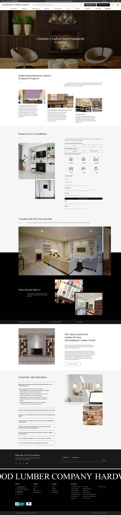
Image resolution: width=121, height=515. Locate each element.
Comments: (84, 193)
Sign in (53, 486)
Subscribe (104, 460)
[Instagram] (20, 463)
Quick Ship (107, 8)
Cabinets (68, 8)
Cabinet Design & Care (75, 486)
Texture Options (86, 490)
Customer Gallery (74, 488)
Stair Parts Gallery (75, 492)
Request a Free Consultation (84, 198)
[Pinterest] (23, 463)
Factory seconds (103, 4)
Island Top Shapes (102, 486)
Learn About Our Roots (73, 364)
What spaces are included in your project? (73, 153)
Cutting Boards (57, 8)
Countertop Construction (76, 494)
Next (99, 250)
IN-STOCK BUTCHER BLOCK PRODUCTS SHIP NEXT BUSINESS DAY (59, 1)
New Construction (94, 151)
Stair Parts (24, 8)
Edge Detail (73, 498)
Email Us (80, 322)
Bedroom (96, 162)
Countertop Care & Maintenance (89, 496)
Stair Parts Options (86, 492)
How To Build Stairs (86, 498)
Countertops (14, 8)
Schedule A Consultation (32, 300)
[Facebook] (16, 463)
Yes (74, 145)
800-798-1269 (57, 322)
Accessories (87, 8)
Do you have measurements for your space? (73, 143)
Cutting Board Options (87, 488)
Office (84, 172)
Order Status (54, 490)
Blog (118, 1)
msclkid (66, 206)
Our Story (113, 1)
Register (54, 488)
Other (97, 172)
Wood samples (90, 4)
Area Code (77, 190)
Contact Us (104, 1)
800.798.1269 (15, 1)
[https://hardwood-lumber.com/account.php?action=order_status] (112, 4)
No (94, 145)
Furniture (47, 8)
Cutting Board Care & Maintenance (90, 494)
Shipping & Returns (37, 492)
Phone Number (84, 188)
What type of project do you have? (71, 148)
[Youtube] (26, 463)
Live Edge (77, 8)
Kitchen (71, 162)
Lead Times (98, 8)
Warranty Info (36, 490)
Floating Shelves (35, 8)
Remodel (75, 151)
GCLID (66, 201)
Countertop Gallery (75, 490)
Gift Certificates (55, 492)
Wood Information (74, 496)
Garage (71, 172)
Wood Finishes (85, 486)
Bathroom (84, 162)
